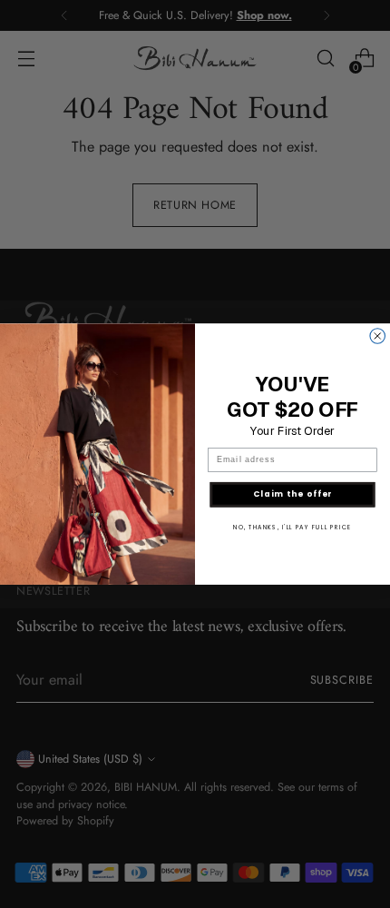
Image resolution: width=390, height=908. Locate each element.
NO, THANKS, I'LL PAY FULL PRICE (292, 527)
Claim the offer (293, 494)
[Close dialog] (377, 336)
